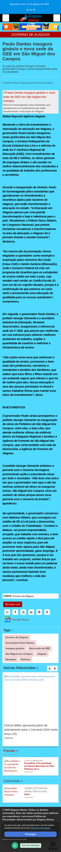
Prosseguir (30, 834)
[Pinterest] (39, 612)
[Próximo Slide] (55, 668)
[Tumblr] (47, 612)
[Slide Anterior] (49, 668)
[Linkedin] (31, 612)
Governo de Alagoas (30, 34)
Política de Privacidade (40, 828)
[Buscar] (56, 18)
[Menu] (5, 18)
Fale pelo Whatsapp (31, 845)
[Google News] (13, 619)
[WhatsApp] (15, 845)
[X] (23, 612)
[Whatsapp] (7, 612)
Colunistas (13, 781)
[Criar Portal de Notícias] (53, 846)
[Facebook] (15, 612)
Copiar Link (14, 604)
